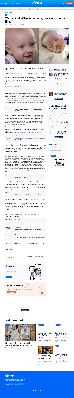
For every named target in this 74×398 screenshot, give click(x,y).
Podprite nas (68, 3)
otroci (6, 249)
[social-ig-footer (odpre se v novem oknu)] (40, 390)
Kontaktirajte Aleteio (45, 394)
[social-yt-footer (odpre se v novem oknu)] (33, 390)
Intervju (28, 8)
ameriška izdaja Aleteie (31, 214)
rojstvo (10, 249)
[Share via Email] (43, 73)
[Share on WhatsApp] (45, 73)
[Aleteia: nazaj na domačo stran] (37, 2)
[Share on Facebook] (36, 73)
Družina (60, 8)
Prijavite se (9, 276)
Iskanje (18, 3)
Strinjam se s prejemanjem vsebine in (13, 274)
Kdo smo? (32, 394)
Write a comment (25, 310)
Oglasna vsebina (54, 8)
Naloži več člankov (58, 98)
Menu (13, 8)
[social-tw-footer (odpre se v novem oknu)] (38, 390)
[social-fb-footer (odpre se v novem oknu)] (35, 390)
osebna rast (8, 325)
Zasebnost (52, 394)
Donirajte (28, 394)
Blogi (48, 8)
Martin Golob (42, 8)
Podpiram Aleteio (11, 292)
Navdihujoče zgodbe (21, 8)
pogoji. (19, 274)
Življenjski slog (35, 8)
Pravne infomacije (38, 394)
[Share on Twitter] (41, 73)
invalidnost (58, 325)
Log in (29, 305)
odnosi (40, 347)
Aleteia (16, 24)
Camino (57, 346)
